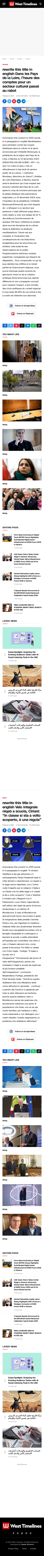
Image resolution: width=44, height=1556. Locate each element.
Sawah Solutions (27, 1544)
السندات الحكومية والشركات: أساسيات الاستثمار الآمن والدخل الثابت (24, 726)
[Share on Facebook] (4, 101)
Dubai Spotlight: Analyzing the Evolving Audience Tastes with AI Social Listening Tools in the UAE (23, 655)
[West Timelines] (23, 4)
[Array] (22, 351)
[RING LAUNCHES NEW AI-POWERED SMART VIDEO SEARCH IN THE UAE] (7, 608)
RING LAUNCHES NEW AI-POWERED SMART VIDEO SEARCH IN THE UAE (27, 607)
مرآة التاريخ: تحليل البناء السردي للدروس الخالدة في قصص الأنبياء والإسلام (25, 691)
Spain (4, 798)
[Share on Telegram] (24, 101)
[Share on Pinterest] (14, 101)
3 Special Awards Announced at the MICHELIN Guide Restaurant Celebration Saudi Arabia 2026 (26, 593)
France (5, 64)
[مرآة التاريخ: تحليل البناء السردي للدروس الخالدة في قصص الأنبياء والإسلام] (22, 676)
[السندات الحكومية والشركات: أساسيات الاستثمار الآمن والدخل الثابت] (22, 711)
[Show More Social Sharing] (28, 101)
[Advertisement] (22, 32)
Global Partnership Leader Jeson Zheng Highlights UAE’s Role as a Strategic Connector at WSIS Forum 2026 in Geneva (27, 577)
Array (4, 365)
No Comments (23, 96)
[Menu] (4, 4)
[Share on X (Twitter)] (9, 101)
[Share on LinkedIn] (19, 101)
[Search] (40, 4)
